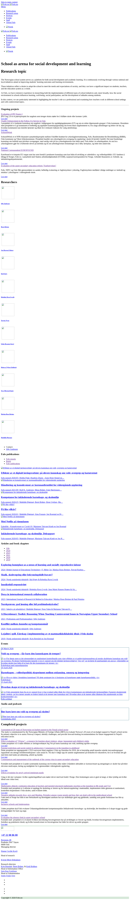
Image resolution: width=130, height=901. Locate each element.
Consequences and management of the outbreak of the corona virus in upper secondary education (40, 759)
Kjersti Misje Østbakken (10, 860)
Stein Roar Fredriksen (9, 871)
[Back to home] (9, 4)
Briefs (8, 461)
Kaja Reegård (6, 866)
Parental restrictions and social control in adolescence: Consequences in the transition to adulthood (40, 748)
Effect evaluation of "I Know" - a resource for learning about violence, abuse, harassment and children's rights (45, 741)
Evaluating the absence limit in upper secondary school (23, 817)
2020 (8, 557)
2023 (8, 553)
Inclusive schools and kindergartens (15, 804)
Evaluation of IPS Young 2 (11, 114)
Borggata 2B (6, 840)
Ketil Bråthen (31, 866)
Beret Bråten (18, 866)
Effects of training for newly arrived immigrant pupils (22, 773)
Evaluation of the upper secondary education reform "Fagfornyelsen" (28, 166)
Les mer (4, 119)
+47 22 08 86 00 (9, 835)
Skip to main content (9, 2)
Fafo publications (13, 464)
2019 (8, 560)
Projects (9, 16)
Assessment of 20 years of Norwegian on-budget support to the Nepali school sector (34, 730)
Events (9, 18)
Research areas (12, 13)
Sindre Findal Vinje (8, 876)
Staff (8, 20)
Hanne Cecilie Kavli (9, 851)
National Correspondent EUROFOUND (17, 150)
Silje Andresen (12, 449)
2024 (8, 551)
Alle (8, 548)
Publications (11, 11)
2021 (8, 555)
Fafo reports (11, 459)
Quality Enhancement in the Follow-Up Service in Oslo (23, 121)
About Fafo (10, 22)
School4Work (6, 132)
